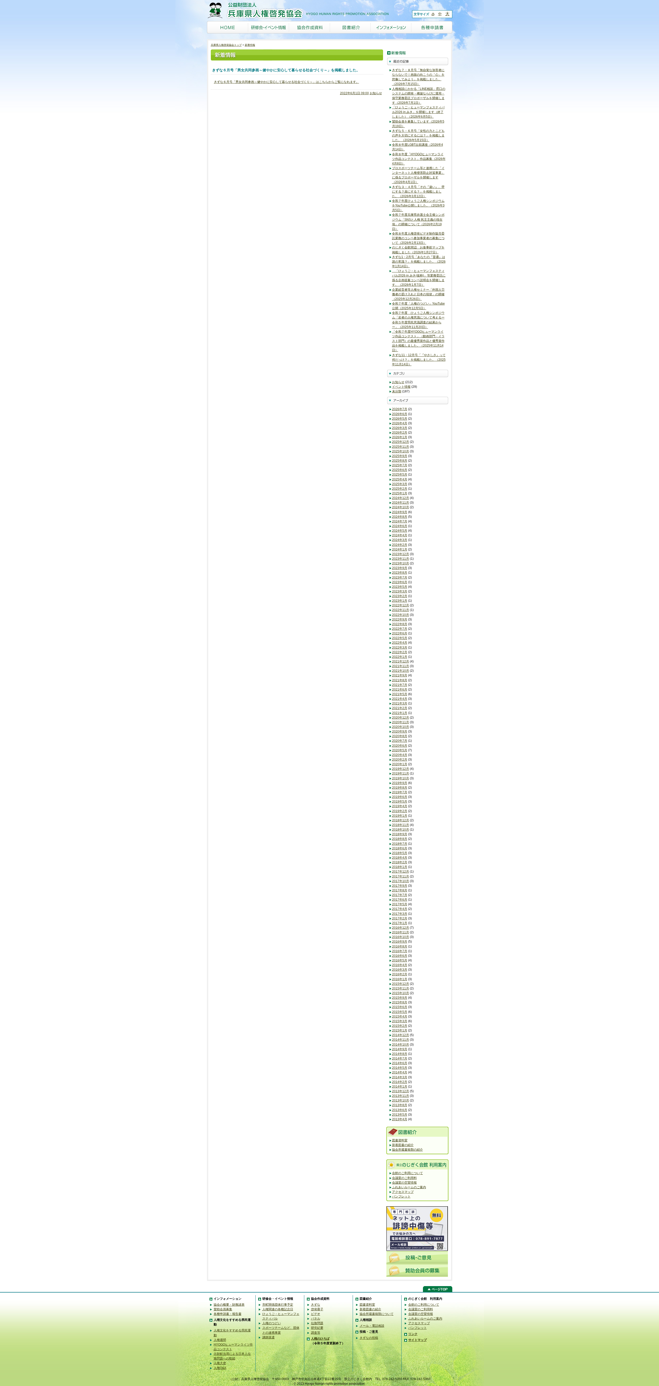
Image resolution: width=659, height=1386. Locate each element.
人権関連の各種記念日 (277, 1309)
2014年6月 (399, 1063)
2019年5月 (399, 801)
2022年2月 (399, 652)
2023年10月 (400, 563)
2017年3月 (399, 914)
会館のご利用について (407, 1173)
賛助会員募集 (223, 1309)
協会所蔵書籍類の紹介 (407, 1149)
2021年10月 (400, 671)
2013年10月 (400, 1100)
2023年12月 (400, 554)
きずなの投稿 (369, 1338)
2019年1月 (399, 815)
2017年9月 (399, 886)
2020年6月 (399, 745)
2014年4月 (399, 1072)
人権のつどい (271, 1323)
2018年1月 (399, 867)
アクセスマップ (403, 1192)
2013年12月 (400, 1091)
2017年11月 (400, 876)
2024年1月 (399, 549)
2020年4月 (399, 755)
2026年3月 (399, 428)
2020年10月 (400, 727)
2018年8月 (399, 839)
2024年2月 (399, 545)
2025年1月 (399, 493)
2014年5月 (399, 1068)
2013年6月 (399, 1110)
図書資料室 (399, 1140)
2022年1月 (399, 657)
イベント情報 (401, 387)
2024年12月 (400, 498)
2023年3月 (399, 591)
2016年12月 (400, 927)
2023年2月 (399, 596)
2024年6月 (399, 526)
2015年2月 (399, 1026)
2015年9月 (399, 998)
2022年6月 (399, 633)
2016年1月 (399, 979)
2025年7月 (399, 465)
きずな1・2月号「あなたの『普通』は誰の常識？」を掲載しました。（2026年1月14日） (419, 261)
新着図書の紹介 (403, 1145)
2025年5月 (399, 474)
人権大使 (220, 1363)
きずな (315, 1304)
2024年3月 (399, 540)
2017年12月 (400, 871)
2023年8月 (399, 572)
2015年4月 (399, 1016)
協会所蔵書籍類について (377, 1314)
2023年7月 (399, 577)
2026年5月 (399, 418)
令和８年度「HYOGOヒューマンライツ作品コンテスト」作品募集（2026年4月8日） (419, 158)
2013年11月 (400, 1096)
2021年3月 (399, 703)
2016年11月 (400, 932)
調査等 (315, 1333)
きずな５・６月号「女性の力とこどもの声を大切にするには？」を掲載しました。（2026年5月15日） (418, 135)
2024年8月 (399, 517)
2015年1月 (399, 1030)
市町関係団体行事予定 (277, 1304)
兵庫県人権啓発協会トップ (226, 45)
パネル (315, 1318)
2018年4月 (399, 857)
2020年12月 (400, 717)
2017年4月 (399, 909)
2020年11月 (400, 722)
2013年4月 (399, 1119)
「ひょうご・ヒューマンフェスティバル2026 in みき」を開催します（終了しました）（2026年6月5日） (418, 112)
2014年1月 (399, 1086)
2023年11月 (400, 559)
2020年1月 (399, 764)
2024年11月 (400, 502)
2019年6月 (399, 797)
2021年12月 (400, 661)
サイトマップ (417, 1340)
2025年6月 (399, 470)
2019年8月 (399, 787)
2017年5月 (399, 904)
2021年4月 (399, 699)
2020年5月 (399, 750)
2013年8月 (399, 1105)
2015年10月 (400, 993)
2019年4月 (399, 806)
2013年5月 (399, 1114)
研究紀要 (317, 1328)
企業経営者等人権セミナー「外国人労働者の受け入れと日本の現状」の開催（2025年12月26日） (418, 294)
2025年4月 (399, 479)
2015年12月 (400, 984)
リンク (413, 1334)
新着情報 (250, 45)
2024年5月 (399, 530)
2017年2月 (399, 918)
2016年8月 (399, 946)
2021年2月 (399, 708)
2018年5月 (399, 853)
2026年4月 (399, 423)
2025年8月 (399, 460)
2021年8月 (399, 680)
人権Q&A (220, 1368)
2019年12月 (400, 769)
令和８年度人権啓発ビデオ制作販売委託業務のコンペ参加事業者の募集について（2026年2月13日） (418, 238)
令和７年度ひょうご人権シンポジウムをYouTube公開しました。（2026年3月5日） (418, 205)
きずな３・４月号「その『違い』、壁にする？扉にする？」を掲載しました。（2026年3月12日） (418, 191)
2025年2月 (399, 488)
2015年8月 (399, 1002)
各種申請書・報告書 (227, 1314)
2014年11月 (400, 1039)
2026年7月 (399, 409)
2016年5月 (399, 960)
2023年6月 (399, 582)
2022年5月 (399, 638)
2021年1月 (399, 713)
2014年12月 (400, 1035)
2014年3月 (399, 1077)
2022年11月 (400, 610)
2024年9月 (399, 512)
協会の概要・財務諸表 (229, 1304)
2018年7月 (399, 844)
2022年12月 (400, 605)
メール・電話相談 (372, 1326)
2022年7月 (399, 629)
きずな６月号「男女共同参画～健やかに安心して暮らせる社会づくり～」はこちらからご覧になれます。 (286, 82)
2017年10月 (400, 881)
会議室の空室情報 (404, 1182)
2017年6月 (399, 899)
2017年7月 (399, 895)
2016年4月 (399, 965)
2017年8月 (399, 890)
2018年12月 (400, 820)
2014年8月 (399, 1054)
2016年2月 (399, 974)
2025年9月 (399, 456)
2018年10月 (400, 829)
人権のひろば (320, 1338)
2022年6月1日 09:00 (354, 93)
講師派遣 (268, 1337)
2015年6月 (399, 1007)
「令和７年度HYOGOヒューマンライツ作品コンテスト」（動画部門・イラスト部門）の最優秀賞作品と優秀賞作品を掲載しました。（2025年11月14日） (418, 341)
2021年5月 (399, 694)
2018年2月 (399, 862)
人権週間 (220, 1340)
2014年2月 (399, 1082)
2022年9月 (399, 619)
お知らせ (376, 93)
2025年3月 (399, 484)
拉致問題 (317, 1323)
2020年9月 (399, 731)
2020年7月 (399, 741)
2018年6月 (399, 848)
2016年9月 (399, 941)
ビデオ (315, 1314)
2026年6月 (399, 414)
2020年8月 (399, 736)
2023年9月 (399, 568)
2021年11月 (400, 666)
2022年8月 (399, 624)
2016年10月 (400, 937)
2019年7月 (399, 792)
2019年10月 (400, 778)
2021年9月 (399, 675)
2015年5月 (399, 1012)
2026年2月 (399, 432)
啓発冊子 (317, 1309)
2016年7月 (399, 951)
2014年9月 (399, 1049)
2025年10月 (400, 451)
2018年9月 (399, 834)
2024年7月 (399, 521)
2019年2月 (399, 811)
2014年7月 (399, 1058)
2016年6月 (399, 956)
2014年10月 (400, 1044)
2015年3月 (399, 1021)
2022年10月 (400, 615)
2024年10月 (400, 507)
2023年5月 (399, 587)
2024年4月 (399, 535)
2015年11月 (400, 988)
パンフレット (401, 1196)
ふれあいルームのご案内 (409, 1187)
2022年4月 (399, 642)
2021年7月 (399, 685)
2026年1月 (399, 437)
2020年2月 (399, 759)
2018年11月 (400, 825)
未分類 (396, 391)
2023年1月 (399, 600)
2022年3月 (399, 647)
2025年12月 (400, 442)
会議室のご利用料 (404, 1178)
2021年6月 (399, 689)
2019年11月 (400, 773)
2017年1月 (399, 923)
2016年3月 (399, 969)
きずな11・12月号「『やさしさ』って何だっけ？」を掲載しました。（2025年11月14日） (419, 359)
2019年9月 (399, 783)
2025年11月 (400, 447)
